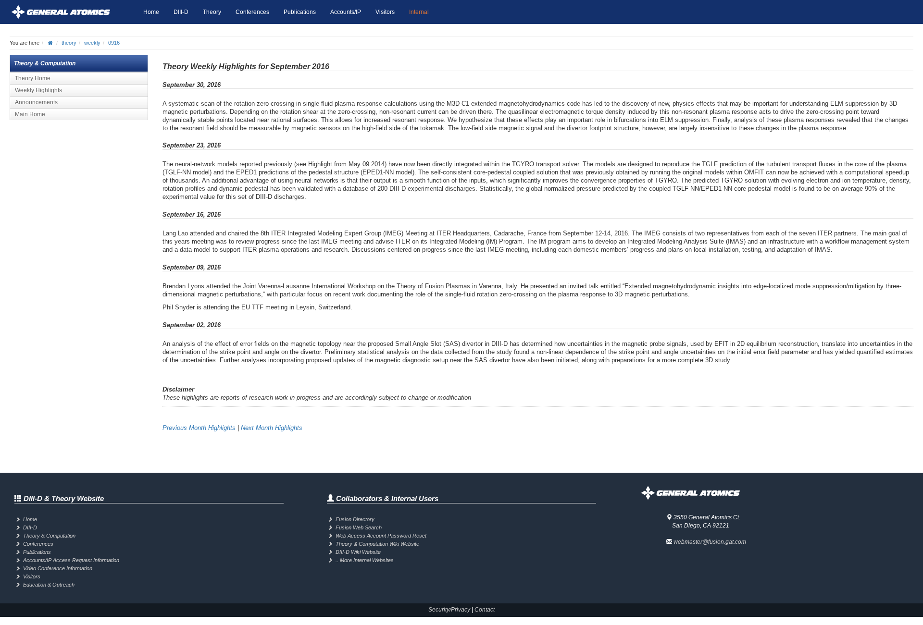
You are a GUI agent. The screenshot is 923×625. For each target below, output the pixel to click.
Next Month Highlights (271, 427)
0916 (114, 43)
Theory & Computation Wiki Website (377, 544)
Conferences (252, 12)
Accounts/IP (345, 12)
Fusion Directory (355, 519)
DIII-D (181, 12)
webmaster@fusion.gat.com (710, 542)
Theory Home (32, 78)
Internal (419, 12)
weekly (92, 43)
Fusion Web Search (359, 527)
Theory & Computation (49, 536)
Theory (212, 12)
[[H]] (73, 12)
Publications (300, 12)
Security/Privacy (449, 609)
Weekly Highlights (38, 90)
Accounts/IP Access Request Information (71, 560)
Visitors (385, 12)
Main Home (30, 114)
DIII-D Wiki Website (358, 552)
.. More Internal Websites (365, 560)
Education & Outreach (49, 585)
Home (151, 12)
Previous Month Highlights (199, 427)
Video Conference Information (57, 568)
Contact (484, 609)
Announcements (36, 102)
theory (69, 43)
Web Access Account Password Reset (381, 536)
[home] (50, 43)
